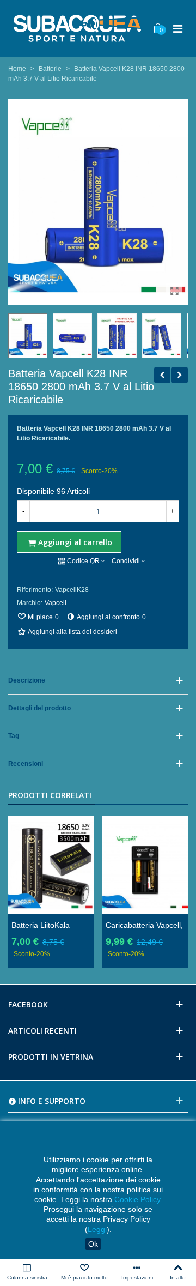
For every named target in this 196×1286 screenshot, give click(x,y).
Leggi (97, 1229)
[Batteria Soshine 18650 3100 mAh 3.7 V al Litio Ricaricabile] (179, 375)
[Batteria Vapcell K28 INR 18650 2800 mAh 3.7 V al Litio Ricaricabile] (174, 291)
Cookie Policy (137, 1199)
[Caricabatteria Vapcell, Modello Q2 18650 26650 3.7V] (145, 865)
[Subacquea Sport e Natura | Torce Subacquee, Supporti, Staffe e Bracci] (77, 28)
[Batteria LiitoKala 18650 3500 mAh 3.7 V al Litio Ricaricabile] (162, 375)
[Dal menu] (177, 28)
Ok (93, 1244)
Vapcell (55, 603)
